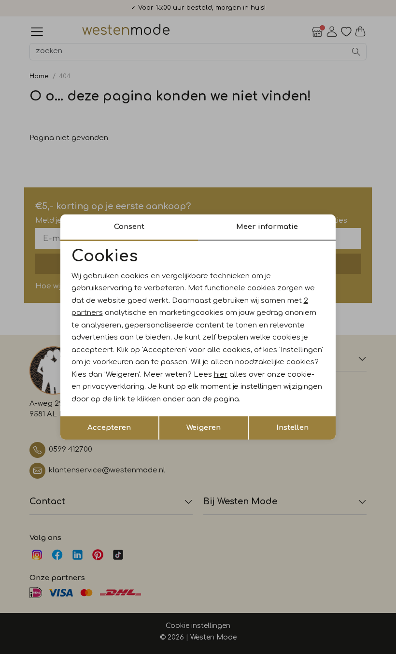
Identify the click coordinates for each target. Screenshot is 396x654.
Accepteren (109, 428)
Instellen (292, 428)
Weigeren (203, 428)
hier (220, 374)
